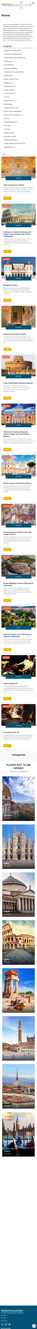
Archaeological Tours (10, 122)
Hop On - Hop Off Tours (11, 79)
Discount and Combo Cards (12, 50)
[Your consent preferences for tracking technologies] (34, 1326)
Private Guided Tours (10, 100)
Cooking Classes (9, 132)
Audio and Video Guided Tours (13, 115)
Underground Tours (10, 86)
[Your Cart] (26, 5)
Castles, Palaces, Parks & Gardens (14, 143)
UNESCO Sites (8, 75)
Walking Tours (8, 83)
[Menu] (33, 3)
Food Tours (7, 129)
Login (29, 4)
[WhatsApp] (18, 5)
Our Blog (3, 1318)
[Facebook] (2, 1324)
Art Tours (6, 118)
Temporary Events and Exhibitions (14, 72)
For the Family (8, 104)
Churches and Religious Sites (13, 54)
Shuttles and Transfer (10, 140)
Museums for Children (10, 68)
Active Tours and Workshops (12, 111)
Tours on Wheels (9, 90)
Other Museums (9, 65)
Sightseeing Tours (9, 147)
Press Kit (3, 1315)
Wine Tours (7, 125)
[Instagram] (5, 1324)
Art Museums (8, 61)
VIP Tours (7, 97)
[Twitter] (9, 1324)
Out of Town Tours (9, 93)
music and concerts (10, 136)
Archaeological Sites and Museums (14, 57)
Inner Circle (4, 1320)
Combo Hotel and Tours (11, 107)
